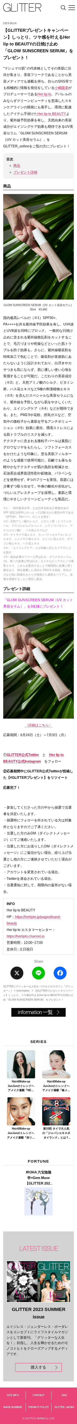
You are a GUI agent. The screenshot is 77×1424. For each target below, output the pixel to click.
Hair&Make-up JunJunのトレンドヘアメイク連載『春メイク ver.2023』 (56, 1086)
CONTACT (38, 1395)
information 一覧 (35, 1012)
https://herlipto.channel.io (25, 936)
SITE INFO (13, 1395)
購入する (38, 1367)
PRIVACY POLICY (38, 1407)
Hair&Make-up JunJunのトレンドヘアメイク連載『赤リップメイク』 (21, 1133)
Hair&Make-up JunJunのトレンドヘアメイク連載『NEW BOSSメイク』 (21, 1086)
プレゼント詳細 (25, 172)
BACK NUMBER (12, 1407)
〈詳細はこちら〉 (38, 725)
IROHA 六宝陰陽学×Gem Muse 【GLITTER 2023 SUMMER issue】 (38, 1178)
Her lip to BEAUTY (51, 114)
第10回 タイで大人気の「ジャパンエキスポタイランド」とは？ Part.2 (56, 1133)
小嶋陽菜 (61, 88)
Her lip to (44, 94)
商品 (16, 165)
